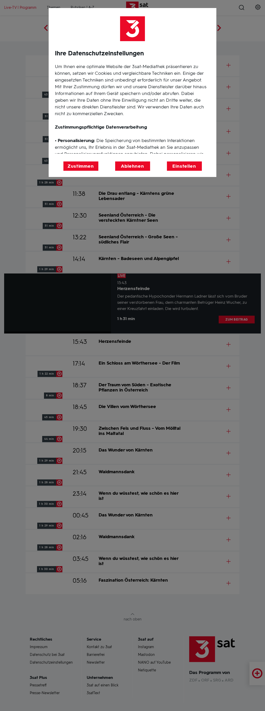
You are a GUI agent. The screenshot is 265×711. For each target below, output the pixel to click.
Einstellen (184, 166)
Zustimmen (81, 166)
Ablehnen (132, 166)
